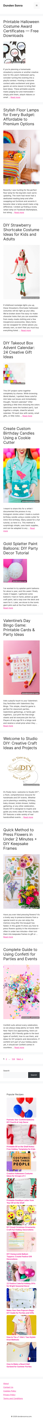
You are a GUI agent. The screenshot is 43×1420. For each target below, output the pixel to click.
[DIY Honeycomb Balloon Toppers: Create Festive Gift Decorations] (21, 1242)
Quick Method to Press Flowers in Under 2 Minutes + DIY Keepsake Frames (20, 839)
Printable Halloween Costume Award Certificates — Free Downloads (21, 28)
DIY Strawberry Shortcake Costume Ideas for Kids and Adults (21, 232)
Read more (15, 97)
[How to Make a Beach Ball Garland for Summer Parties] (21, 1352)
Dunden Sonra (13, 5)
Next (20, 1059)
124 (14, 1059)
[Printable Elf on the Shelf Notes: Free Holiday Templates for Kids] (21, 1135)
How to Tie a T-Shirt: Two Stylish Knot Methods (21, 1338)
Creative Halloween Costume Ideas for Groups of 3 (20, 1174)
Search (6, 1071)
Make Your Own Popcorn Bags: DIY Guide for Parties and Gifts (20, 1311)
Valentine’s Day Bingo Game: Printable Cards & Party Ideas (19, 627)
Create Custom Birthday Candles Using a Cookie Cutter (18, 435)
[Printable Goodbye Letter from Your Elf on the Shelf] (21, 1188)
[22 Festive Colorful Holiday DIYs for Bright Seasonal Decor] (21, 1271)
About (6, 1383)
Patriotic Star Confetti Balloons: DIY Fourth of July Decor (20, 1121)
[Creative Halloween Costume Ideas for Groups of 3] (21, 1161)
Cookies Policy (9, 1391)
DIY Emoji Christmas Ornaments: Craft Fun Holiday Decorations (21, 1228)
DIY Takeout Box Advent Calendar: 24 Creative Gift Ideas (19, 350)
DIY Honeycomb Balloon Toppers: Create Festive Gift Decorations (19, 1256)
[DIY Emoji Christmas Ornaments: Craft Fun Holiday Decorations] (21, 1215)
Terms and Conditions (13, 1398)
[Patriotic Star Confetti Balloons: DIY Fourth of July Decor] (21, 1108)
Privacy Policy (9, 1395)
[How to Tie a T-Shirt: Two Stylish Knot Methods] (21, 1325)
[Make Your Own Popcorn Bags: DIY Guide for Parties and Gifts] (21, 1298)
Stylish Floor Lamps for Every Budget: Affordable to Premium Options (21, 117)
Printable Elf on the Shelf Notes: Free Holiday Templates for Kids (21, 1147)
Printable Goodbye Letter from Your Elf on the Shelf (20, 1201)
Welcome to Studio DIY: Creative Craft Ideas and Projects (20, 743)
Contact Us (8, 1387)
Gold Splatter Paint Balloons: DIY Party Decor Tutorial (20, 548)
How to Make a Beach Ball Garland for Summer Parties (19, 1365)
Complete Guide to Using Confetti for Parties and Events (20, 954)
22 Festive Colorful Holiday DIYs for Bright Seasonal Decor (21, 1284)
